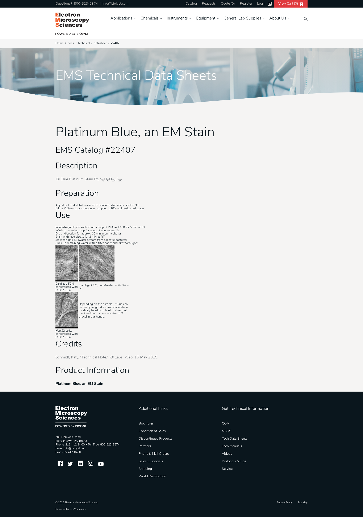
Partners (145, 446)
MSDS (226, 431)
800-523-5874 (86, 3)
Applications (121, 19)
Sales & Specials (151, 461)
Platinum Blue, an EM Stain (79, 384)
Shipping (145, 469)
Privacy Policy (284, 502)
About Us (277, 19)
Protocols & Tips (234, 461)
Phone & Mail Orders (154, 454)
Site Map (303, 502)
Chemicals (150, 19)
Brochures (146, 423)
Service (227, 469)
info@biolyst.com (115, 3)
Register (246, 3)
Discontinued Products (155, 438)
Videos (227, 454)
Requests (209, 3)
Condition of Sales (152, 431)
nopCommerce (78, 509)
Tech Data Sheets (234, 438)
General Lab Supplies (242, 19)
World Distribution (152, 476)
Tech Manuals (232, 446)
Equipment (205, 19)
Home (59, 43)
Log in (261, 3)
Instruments (177, 19)
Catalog (191, 3)
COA (225, 423)
